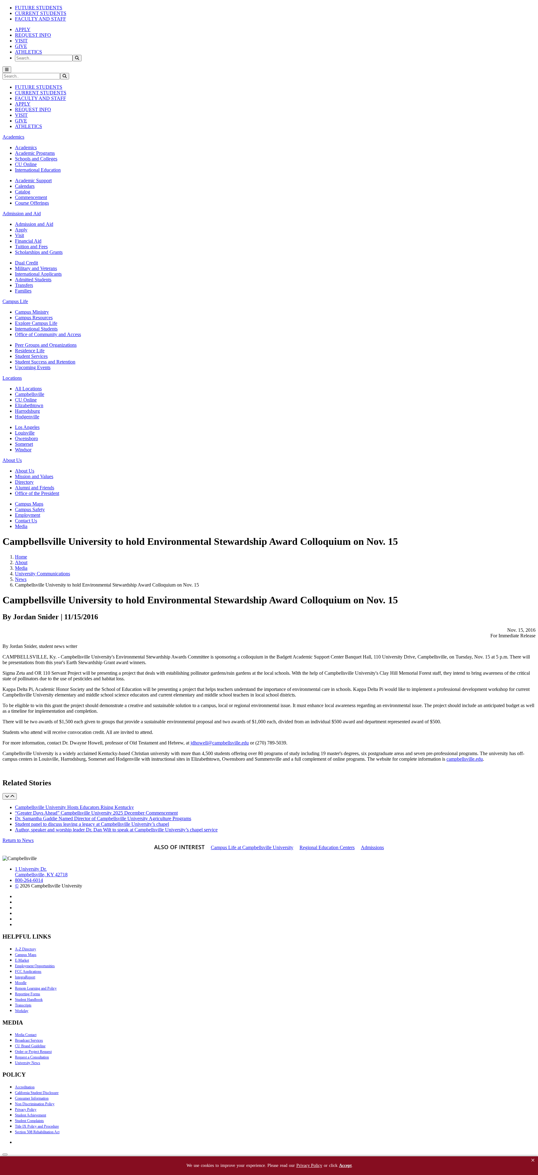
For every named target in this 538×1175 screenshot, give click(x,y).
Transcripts (23, 1005)
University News (27, 1063)
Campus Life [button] (15, 301)
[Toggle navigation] (6, 69)
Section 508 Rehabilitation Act (37, 1132)
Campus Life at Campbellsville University (252, 847)
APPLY (23, 29)
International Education (38, 170)
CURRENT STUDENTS (40, 13)
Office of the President (37, 493)
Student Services (31, 356)
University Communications (42, 573)
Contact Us (26, 520)
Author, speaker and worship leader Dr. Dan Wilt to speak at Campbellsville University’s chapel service (116, 829)
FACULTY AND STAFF (40, 18)
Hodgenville (27, 416)
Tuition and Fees (31, 246)
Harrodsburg (27, 411)
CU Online (26, 164)
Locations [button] (12, 378)
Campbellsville (29, 394)
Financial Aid (28, 241)
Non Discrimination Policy (34, 1104)
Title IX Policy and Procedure (37, 1126)
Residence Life (30, 350)
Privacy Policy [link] (309, 1165)
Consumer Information (32, 1098)
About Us (24, 470)
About (21, 562)
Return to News (18, 840)
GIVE (21, 46)
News (20, 579)
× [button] (533, 1160)
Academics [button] (13, 137)
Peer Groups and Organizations (46, 345)
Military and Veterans (36, 268)
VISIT (21, 40)
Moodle (20, 983)
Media (21, 526)
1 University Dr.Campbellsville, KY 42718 (41, 871)
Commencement (31, 197)
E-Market (22, 960)
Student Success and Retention (45, 361)
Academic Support (33, 180)
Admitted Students (33, 279)
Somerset (24, 444)
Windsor (23, 449)
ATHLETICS (28, 52)
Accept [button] (345, 1165)
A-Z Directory (25, 949)
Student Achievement (30, 1115)
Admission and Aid (34, 224)
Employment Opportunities (35, 966)
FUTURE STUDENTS (38, 7)
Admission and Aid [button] (21, 213)
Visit (19, 235)
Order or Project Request (33, 1051)
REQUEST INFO (33, 35)
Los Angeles (27, 427)
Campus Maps (29, 504)
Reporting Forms (27, 994)
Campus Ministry (32, 312)
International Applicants (38, 274)
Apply (21, 229)
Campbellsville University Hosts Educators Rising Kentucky (74, 807)
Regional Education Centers (327, 847)
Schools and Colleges (36, 158)
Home (21, 556)
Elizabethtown (29, 405)
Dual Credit (26, 262)
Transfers (24, 285)
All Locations (28, 388)
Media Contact (25, 1035)
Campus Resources (34, 317)
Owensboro (26, 438)
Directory (24, 482)
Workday (21, 1011)
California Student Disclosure (37, 1093)
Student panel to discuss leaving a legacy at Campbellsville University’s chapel (92, 824)
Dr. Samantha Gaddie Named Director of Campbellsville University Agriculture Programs (103, 818)
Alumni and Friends (34, 487)
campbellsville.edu (464, 759)
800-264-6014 (29, 880)
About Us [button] (12, 460)
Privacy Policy (25, 1109)
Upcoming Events (32, 367)
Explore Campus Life (36, 323)
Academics (26, 147)
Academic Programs (35, 153)
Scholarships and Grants (39, 252)
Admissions (372, 847)
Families (23, 290)
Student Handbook (29, 999)
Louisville (25, 432)
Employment (27, 515)
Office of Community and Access (48, 334)
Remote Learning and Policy (36, 988)
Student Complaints (29, 1121)
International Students (36, 328)
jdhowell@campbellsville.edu (220, 742)
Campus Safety (30, 509)
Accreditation (25, 1087)
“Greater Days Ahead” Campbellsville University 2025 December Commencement (96, 813)
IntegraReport (25, 977)
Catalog (22, 191)
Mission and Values (34, 476)
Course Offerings (32, 203)
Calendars (25, 186)
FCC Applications (28, 971)
